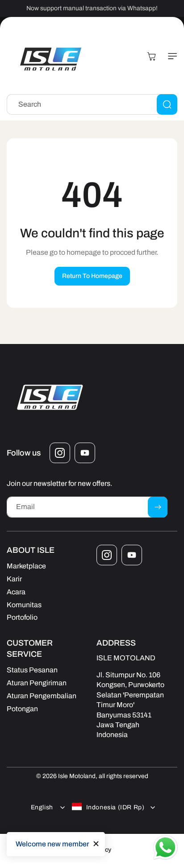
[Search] (167, 104)
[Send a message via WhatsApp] (165, 847)
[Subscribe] (157, 507)
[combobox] (92, 104)
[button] (170, 56)
